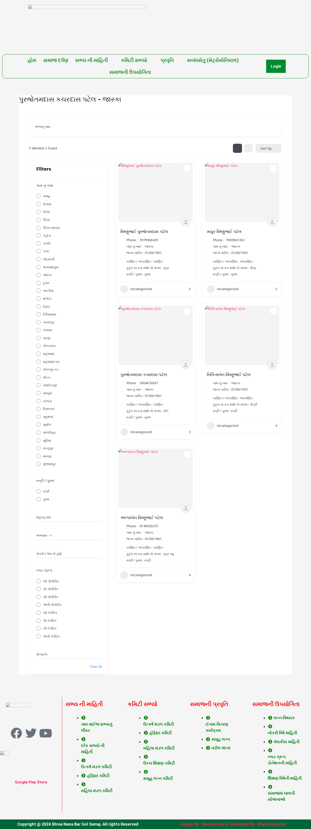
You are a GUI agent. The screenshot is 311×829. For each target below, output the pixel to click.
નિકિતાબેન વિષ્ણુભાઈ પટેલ (229, 374)
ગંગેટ (46, 251)
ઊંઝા (46, 219)
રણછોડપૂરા (50, 385)
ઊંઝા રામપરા (51, 227)
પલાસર (47, 330)
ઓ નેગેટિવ (50, 612)
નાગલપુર (48, 322)
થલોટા (47, 298)
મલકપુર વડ (51, 369)
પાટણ (46, 338)
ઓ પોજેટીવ (51, 581)
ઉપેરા (46, 212)
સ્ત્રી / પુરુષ (45, 480)
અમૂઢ (46, 196)
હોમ (32, 60)
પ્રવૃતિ (167, 60)
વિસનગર (48, 409)
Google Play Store (31, 782)
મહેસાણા (48, 353)
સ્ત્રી (46, 491)
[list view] (248, 148)
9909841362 (235, 240)
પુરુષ (46, 499)
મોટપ (46, 377)
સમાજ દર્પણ (55, 60)
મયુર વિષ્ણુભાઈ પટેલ (224, 231)
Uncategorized (141, 289)
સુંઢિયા (47, 440)
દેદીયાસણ (49, 314)
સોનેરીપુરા (49, 432)
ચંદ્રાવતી (49, 259)
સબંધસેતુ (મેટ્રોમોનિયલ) (213, 60)
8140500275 (149, 526)
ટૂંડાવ (46, 283)
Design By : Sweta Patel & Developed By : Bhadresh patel (233, 824)
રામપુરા (47, 393)
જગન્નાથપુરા (50, 267)
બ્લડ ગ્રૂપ (44, 570)
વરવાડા (47, 401)
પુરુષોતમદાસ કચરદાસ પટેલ (143, 374)
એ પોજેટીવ (50, 589)
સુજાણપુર (49, 464)
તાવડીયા (48, 290)
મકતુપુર (48, 448)
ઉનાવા (47, 204)
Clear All (96, 666)
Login (276, 66)
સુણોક (47, 424)
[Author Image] (186, 222)
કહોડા (47, 235)
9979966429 (149, 240)
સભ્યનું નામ (42, 126)
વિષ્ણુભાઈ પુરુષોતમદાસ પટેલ (144, 231)
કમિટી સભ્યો (134, 60)
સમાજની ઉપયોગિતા (130, 72)
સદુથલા (48, 416)
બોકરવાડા (49, 345)
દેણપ (46, 306)
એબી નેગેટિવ (51, 636)
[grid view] (237, 148)
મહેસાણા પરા (51, 361)
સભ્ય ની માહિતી (91, 60)
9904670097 (149, 383)
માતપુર (47, 456)
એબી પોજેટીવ (52, 604)
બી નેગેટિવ (49, 628)
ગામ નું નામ (44, 185)
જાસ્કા (47, 275)
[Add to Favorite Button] (187, 168)
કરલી (46, 243)
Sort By (266, 148)
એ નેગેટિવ (49, 620)
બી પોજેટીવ (50, 597)
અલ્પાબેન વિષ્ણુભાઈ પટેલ (141, 517)
